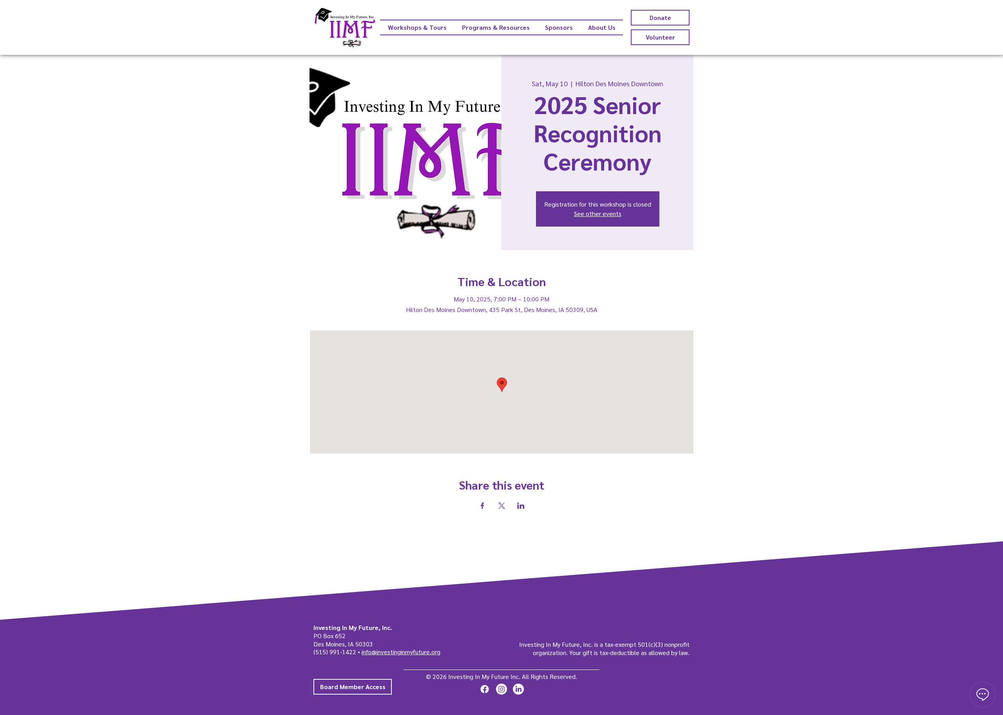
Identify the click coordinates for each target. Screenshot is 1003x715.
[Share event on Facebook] (482, 506)
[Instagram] (501, 689)
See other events (597, 213)
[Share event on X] (501, 506)
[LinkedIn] (518, 689)
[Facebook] (484, 689)
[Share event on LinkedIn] (521, 506)
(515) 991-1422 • (337, 652)
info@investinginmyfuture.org (401, 652)
